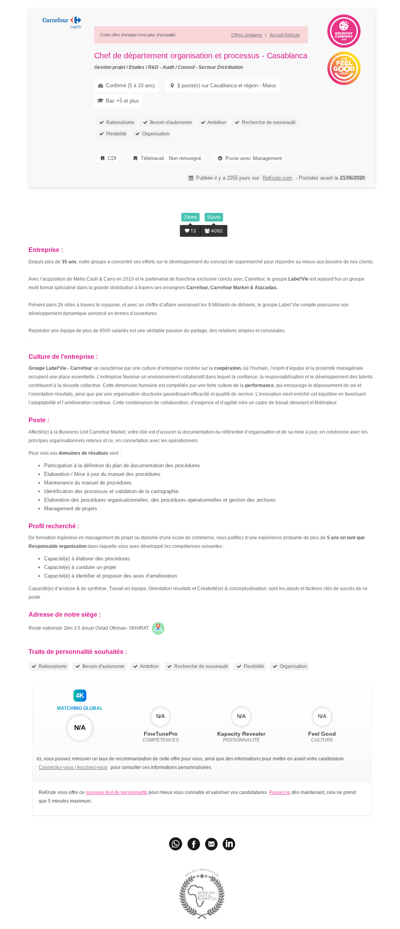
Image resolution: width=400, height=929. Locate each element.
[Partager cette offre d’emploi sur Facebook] (194, 843)
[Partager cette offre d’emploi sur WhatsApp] (176, 843)
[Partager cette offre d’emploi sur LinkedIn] (229, 843)
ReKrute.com (277, 178)
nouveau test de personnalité (116, 792)
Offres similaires (246, 34)
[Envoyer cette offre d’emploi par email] (211, 843)
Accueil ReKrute (285, 34)
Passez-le (279, 792)
